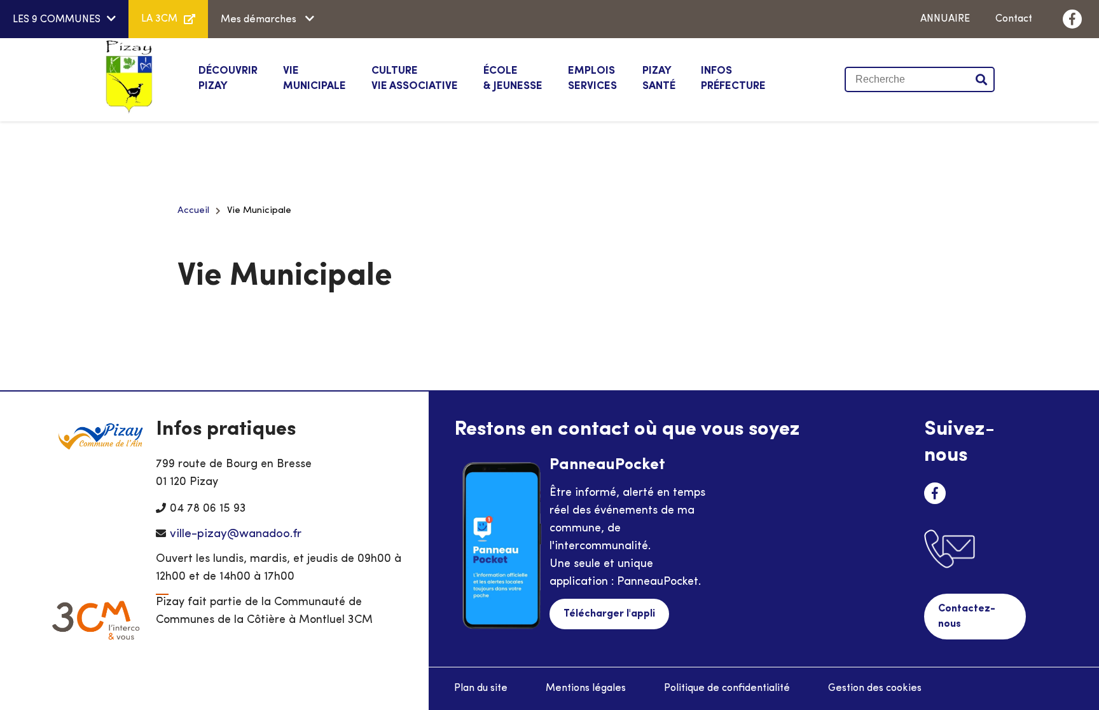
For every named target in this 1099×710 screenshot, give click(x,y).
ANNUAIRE (945, 19)
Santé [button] (658, 78)
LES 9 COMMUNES (56, 20)
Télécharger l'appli (609, 614)
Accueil (193, 210)
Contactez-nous (966, 616)
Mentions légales (586, 688)
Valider (982, 79)
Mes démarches (260, 20)
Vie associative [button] (414, 78)
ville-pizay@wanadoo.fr (235, 534)
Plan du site (481, 688)
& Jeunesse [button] (513, 78)
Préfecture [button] (733, 78)
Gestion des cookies (875, 688)
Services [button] (592, 78)
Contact (1013, 19)
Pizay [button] (228, 78)
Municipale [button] (314, 78)
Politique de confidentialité (727, 688)
